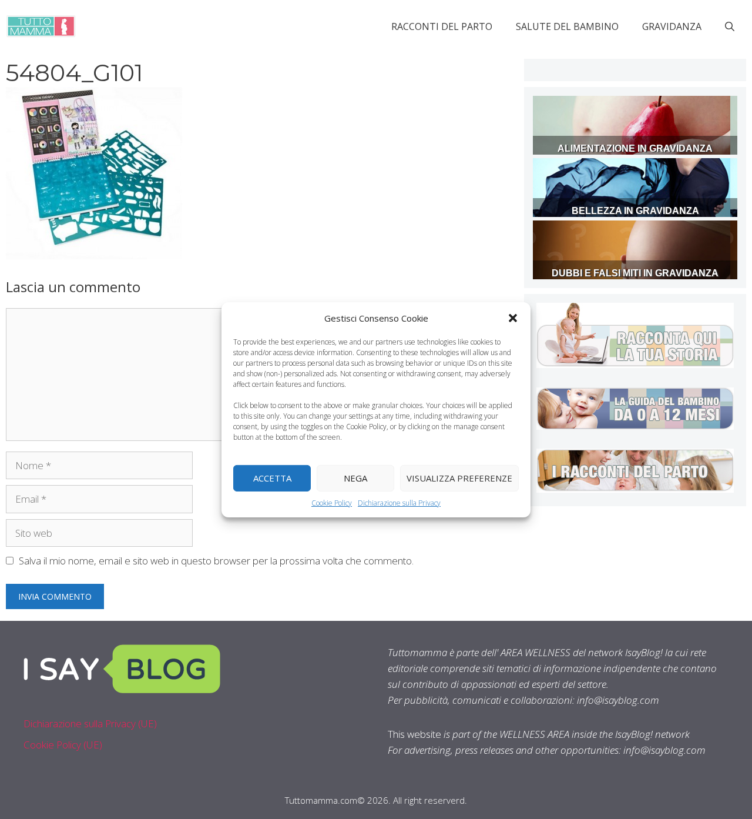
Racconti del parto (441, 26)
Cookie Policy (331, 502)
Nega (355, 478)
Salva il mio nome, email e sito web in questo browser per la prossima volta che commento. (216, 560)
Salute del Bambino (567, 26)
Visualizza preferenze (459, 478)
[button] (513, 317)
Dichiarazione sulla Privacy (399, 502)
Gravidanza (671, 26)
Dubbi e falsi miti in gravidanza (635, 273)
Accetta (272, 478)
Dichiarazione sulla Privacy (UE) (90, 723)
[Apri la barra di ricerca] (729, 26)
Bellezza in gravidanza (635, 211)
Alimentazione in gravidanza (635, 148)
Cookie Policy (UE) (63, 744)
